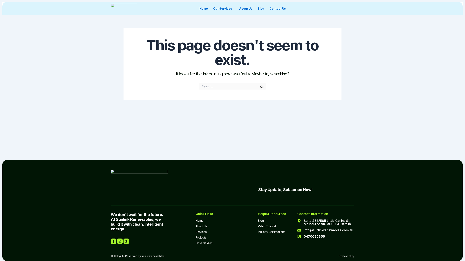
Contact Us (278, 8)
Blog (261, 8)
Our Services (222, 8)
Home (203, 8)
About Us (245, 8)
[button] (223, 8)
